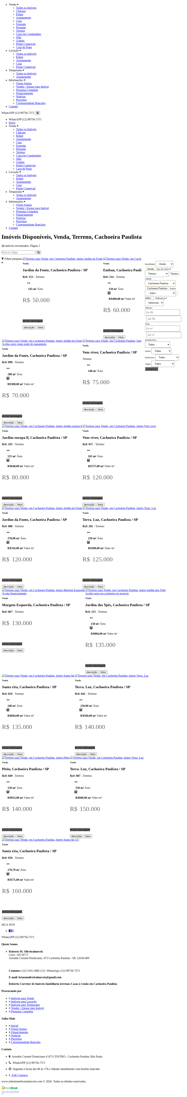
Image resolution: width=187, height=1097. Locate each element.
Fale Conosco (19, 1075)
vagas (148, 364)
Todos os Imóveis (26, 7)
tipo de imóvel (164, 269)
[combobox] (150, 269)
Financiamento (24, 93)
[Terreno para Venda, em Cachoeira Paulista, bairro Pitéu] (35, 757)
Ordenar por (161, 298)
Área (147, 324)
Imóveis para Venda (22, 998)
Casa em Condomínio (28, 34)
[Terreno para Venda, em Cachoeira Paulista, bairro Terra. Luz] (119, 508)
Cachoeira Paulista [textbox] (157, 288)
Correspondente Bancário (30, 103)
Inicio (12, 122)
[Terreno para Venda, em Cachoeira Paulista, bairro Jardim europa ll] (42, 426)
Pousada (21, 27)
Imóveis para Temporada (25, 1004)
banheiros (150, 357)
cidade (148, 278)
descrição (29, 327)
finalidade (150, 264)
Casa (19, 20)
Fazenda (21, 24)
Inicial (14, 1025)
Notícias (21, 96)
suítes (148, 351)
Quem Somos (24, 83)
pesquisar (151, 369)
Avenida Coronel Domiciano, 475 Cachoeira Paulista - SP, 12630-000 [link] (49, 958)
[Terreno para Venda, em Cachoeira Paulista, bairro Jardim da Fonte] (63, 258)
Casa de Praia (24, 47)
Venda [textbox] (150, 269)
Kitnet (19, 14)
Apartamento (23, 17)
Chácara (21, 11)
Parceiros (21, 99)
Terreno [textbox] (174, 273)
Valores (148, 308)
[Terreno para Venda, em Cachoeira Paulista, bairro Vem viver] (119, 340)
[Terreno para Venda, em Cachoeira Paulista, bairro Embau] (138, 258)
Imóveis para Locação (23, 1001)
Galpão (20, 40)
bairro (173, 288)
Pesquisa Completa (27, 90)
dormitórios (151, 340)
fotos (40, 327)
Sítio (18, 37)
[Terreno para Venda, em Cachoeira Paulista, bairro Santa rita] (38, 675)
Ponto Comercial (25, 43)
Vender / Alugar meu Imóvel (32, 86)
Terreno (20, 30)
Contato (13, 106)
